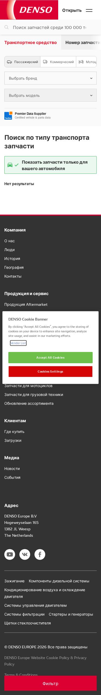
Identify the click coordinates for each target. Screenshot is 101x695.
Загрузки (12, 440)
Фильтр (50, 683)
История (12, 258)
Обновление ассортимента (29, 403)
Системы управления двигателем (35, 605)
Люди (9, 249)
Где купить (14, 431)
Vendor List (18, 343)
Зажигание (14, 580)
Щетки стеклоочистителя (27, 623)
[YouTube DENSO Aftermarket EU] (9, 554)
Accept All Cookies (50, 357)
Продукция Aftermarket (26, 304)
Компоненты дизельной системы (59, 580)
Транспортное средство (30, 42)
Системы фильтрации (24, 614)
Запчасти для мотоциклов (28, 385)
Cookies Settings (50, 371)
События (12, 477)
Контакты (13, 276)
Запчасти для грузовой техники (33, 394)
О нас (9, 240)
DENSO (29, 10)
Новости (12, 468)
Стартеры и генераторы (71, 614)
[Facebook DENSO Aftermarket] (39, 554)
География (14, 267)
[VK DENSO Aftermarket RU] (24, 554)
